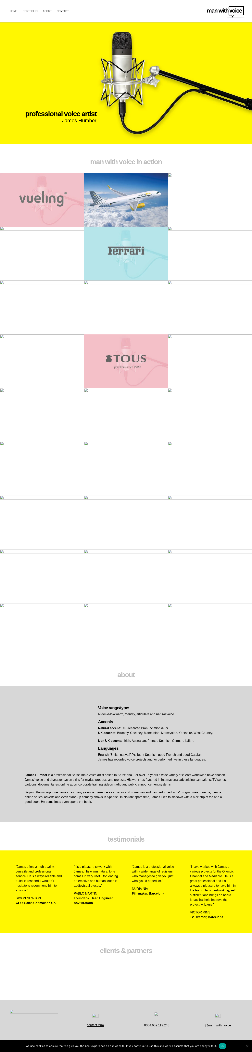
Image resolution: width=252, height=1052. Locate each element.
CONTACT (63, 11)
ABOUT (47, 11)
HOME (14, 11)
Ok (222, 1045)
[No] (247, 1046)
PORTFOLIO (30, 11)
